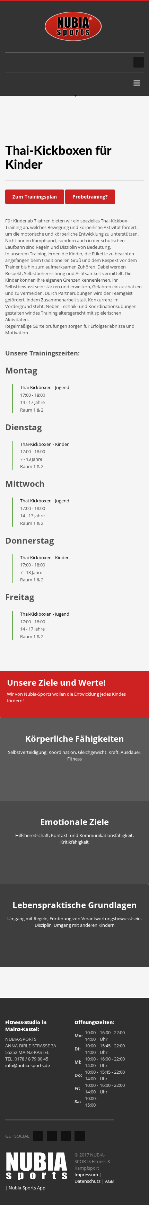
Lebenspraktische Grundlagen (74, 905)
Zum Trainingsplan (34, 196)
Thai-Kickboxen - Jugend (44, 387)
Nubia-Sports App (27, 1188)
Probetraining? (90, 196)
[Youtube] (66, 1136)
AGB (109, 1181)
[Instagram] (79, 1136)
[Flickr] (52, 1136)
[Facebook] (38, 1136)
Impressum (86, 1174)
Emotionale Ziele (74, 821)
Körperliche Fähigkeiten (74, 738)
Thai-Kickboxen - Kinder (44, 444)
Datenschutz (87, 1181)
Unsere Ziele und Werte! (56, 682)
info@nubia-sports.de (27, 1065)
